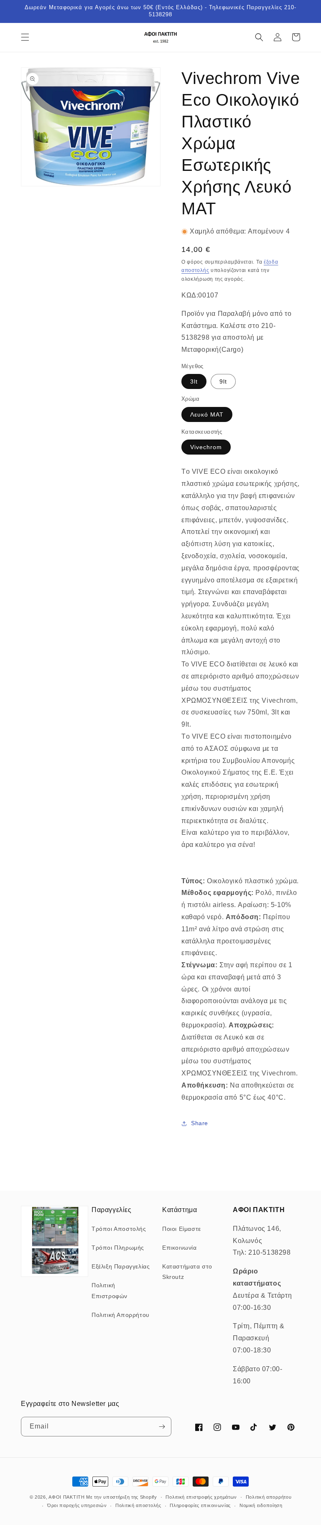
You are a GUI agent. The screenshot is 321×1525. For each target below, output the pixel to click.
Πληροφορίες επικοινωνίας (200, 1505)
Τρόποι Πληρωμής (118, 1247)
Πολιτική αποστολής (138, 1505)
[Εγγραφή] (162, 1426)
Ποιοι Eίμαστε (181, 1228)
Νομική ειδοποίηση (261, 1505)
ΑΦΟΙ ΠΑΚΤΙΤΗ (66, 1497)
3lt (194, 381)
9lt (223, 381)
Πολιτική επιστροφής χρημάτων (201, 1497)
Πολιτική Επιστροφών (109, 1290)
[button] (25, 37)
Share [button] (199, 1123)
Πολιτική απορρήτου (269, 1497)
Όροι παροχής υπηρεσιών (77, 1505)
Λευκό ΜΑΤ (207, 414)
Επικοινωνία (179, 1247)
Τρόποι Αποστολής (119, 1228)
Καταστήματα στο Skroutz (187, 1271)
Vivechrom (206, 447)
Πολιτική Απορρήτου (121, 1315)
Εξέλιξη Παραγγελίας (121, 1266)
